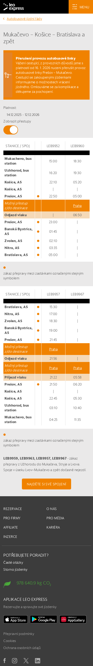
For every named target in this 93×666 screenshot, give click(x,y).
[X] (26, 660)
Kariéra (53, 527)
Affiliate (10, 527)
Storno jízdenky (15, 569)
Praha (77, 206)
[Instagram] (14, 660)
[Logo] (13, 7)
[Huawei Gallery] (72, 619)
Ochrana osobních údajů (22, 648)
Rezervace (12, 509)
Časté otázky (13, 562)
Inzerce (10, 536)
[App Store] (15, 619)
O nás (51, 509)
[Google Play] (43, 619)
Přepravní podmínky (18, 634)
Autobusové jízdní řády (24, 18)
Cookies (9, 641)
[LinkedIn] (37, 660)
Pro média (55, 518)
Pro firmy (12, 518)
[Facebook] (4, 660)
